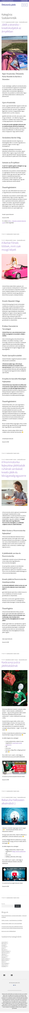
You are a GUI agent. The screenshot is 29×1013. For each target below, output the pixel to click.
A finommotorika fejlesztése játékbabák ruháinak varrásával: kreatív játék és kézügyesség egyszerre (14, 468)
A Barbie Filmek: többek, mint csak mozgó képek (11, 246)
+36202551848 (24, 0)
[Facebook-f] (13, 985)
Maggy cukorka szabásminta (19, 851)
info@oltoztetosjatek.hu (7, 0)
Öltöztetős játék (9, 4)
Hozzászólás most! (23, 22)
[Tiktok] (15, 985)
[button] (4, 975)
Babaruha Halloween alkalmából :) (13, 801)
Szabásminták (9, 234)
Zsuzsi (16, 22)
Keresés (3, 903)
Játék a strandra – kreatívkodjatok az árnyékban (11, 28)
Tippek (14, 234)
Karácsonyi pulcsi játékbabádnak (11, 664)
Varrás (17, 234)
